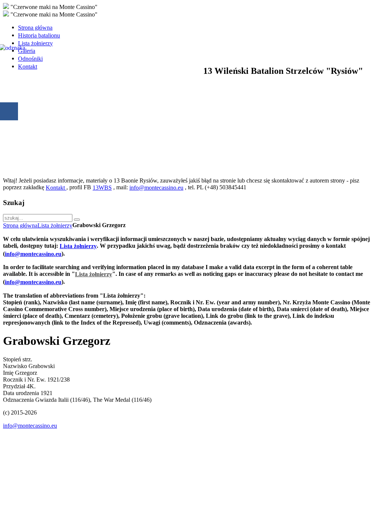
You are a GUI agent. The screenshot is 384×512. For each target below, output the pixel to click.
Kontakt (56, 187)
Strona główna (20, 225)
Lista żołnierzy (55, 225)
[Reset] (77, 220)
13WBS (102, 187)
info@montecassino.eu (156, 187)
